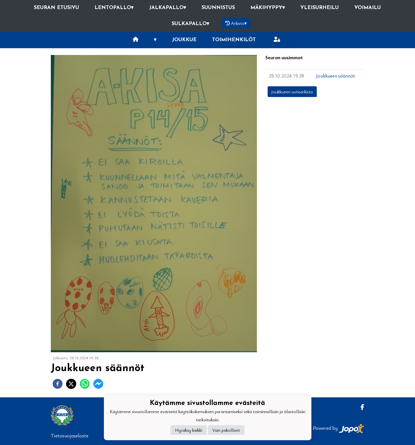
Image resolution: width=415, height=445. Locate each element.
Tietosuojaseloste (69, 435)
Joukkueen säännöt (335, 75)
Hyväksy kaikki (188, 430)
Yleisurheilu (319, 7)
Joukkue (184, 40)
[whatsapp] (85, 384)
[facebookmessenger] (98, 384)
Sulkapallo (190, 24)
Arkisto (239, 23)
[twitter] (71, 384)
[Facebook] (360, 407)
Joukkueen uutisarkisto (292, 92)
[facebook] (58, 384)
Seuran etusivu (56, 7)
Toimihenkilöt (234, 40)
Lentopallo (114, 7)
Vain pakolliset (226, 430)
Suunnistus (218, 7)
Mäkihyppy (267, 7)
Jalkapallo (167, 7)
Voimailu (367, 7)
